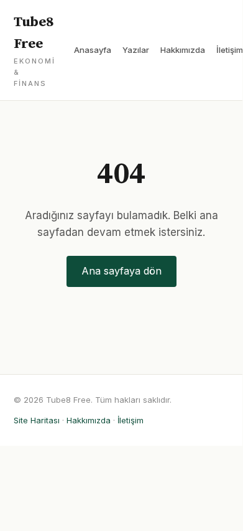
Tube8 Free (34, 51)
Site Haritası (37, 420)
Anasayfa (92, 50)
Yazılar (135, 50)
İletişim (229, 50)
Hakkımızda (182, 50)
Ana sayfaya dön (121, 271)
